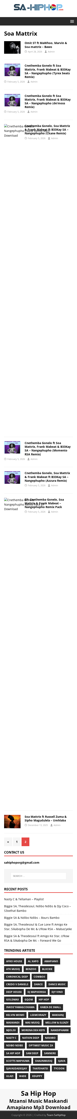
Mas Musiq (32, 1022)
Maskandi (13, 1022)
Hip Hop (44, 999)
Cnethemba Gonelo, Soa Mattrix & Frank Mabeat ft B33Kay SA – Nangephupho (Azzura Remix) (47, 476)
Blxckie (47, 969)
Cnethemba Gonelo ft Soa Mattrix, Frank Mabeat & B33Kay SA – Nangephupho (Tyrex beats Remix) (48, 71)
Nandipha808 (60, 1030)
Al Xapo (33, 961)
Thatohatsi (40, 1068)
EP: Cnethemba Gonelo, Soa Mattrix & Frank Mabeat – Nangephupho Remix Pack (44, 503)
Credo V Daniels (17, 984)
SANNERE (50, 1053)
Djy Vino (57, 992)
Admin (51, 51)
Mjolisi (11, 1030)
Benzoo (31, 969)
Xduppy (37, 1076)
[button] (71, 21)
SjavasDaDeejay (16, 1068)
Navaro (50, 1038)
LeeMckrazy (38, 1015)
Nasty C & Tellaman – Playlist (24, 899)
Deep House (14, 992)
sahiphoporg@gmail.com (21, 862)
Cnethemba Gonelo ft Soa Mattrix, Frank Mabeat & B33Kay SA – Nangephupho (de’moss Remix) (48, 101)
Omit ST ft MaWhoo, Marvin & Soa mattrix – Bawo (46, 45)
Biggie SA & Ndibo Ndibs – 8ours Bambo (31, 918)
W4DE (22, 1076)
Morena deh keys (33, 1030)
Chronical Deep (17, 976)
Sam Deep (32, 1053)
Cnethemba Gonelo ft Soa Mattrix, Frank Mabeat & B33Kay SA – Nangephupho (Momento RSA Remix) (48, 448)
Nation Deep (30, 1038)
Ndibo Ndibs (14, 1045)
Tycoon (59, 1068)
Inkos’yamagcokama (20, 1007)
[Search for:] (39, 875)
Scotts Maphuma (17, 1061)
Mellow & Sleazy (56, 1022)
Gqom (29, 999)
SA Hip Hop (13, 1053)
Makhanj (58, 1015)
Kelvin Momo (15, 1015)
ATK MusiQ (13, 969)
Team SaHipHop (56, 1115)
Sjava (61, 1061)
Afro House (14, 961)
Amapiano (51, 961)
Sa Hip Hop (38, 1093)
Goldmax (12, 999)
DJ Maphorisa (37, 992)
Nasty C (11, 1038)
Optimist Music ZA (41, 1045)
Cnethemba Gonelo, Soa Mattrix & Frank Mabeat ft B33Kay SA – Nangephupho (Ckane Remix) (47, 129)
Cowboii (39, 976)
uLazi (9, 1076)
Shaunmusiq (43, 1061)
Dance (38, 984)
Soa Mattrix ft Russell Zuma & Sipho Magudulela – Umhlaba (46, 818)
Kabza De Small (50, 1007)
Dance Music (57, 984)
